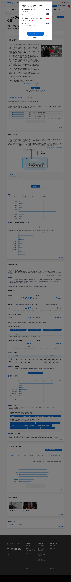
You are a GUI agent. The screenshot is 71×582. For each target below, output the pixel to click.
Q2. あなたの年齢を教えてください (28, 14)
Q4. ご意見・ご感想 (25, 23)
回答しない (35, 37)
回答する (35, 33)
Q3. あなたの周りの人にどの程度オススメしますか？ (32, 18)
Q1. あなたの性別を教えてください (28, 9)
